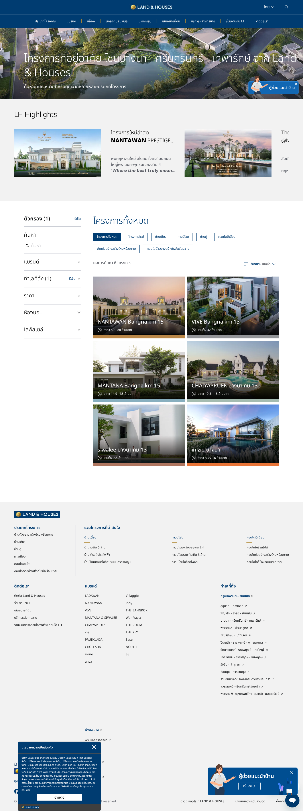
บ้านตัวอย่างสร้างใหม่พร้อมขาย (116, 248)
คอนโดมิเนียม (227, 236)
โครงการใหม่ (136, 236)
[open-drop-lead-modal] (260, 88)
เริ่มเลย (247, 786)
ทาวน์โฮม (183, 236)
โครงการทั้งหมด (107, 236)
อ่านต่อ (59, 797)
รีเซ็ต (78, 219)
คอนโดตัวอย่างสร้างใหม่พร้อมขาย (168, 248)
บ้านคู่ (203, 236)
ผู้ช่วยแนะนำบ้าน (282, 88)
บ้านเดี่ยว (160, 236)
